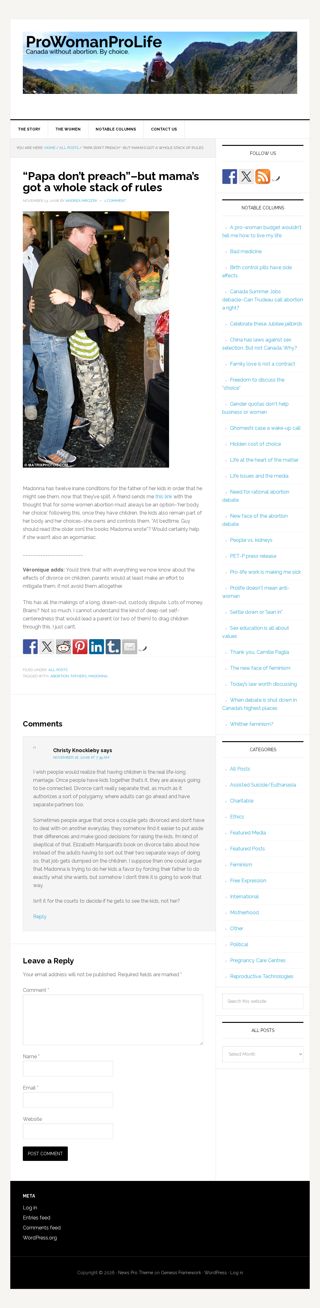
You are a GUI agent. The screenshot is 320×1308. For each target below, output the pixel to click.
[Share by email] (129, 646)
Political (239, 944)
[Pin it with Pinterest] (80, 646)
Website (32, 1119)
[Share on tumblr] (113, 646)
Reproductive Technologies (261, 976)
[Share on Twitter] (46, 646)
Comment (36, 990)
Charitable (241, 801)
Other (236, 928)
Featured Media (248, 833)
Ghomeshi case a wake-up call (265, 428)
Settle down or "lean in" (256, 612)
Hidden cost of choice (255, 444)
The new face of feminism (260, 668)
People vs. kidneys (251, 540)
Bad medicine (246, 251)
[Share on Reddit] (63, 646)
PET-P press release (253, 556)
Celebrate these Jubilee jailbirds (266, 324)
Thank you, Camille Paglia (259, 652)
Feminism (241, 865)
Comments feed (42, 1228)
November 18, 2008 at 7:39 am (81, 757)
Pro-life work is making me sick (265, 572)
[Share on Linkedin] (96, 646)
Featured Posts (247, 849)
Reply (40, 917)
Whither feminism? (251, 724)
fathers (79, 676)
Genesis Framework (181, 1272)
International (244, 897)
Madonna (98, 676)
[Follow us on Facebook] (229, 176)
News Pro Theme (135, 1272)
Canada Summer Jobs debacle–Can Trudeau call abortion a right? (262, 300)
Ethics (237, 817)
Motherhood (244, 913)
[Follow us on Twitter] (246, 176)
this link (163, 497)
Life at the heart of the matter (264, 460)
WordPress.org (40, 1238)
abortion (59, 676)
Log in (30, 1208)
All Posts (58, 670)
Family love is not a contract (262, 364)
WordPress (215, 1272)
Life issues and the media (259, 476)
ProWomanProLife (160, 69)
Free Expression (248, 881)
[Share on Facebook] (30, 646)
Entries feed (36, 1218)
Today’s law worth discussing (263, 684)
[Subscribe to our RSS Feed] (262, 176)
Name (31, 1056)
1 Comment (115, 200)
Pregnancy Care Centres (258, 960)
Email (30, 1088)
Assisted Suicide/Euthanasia (263, 785)
